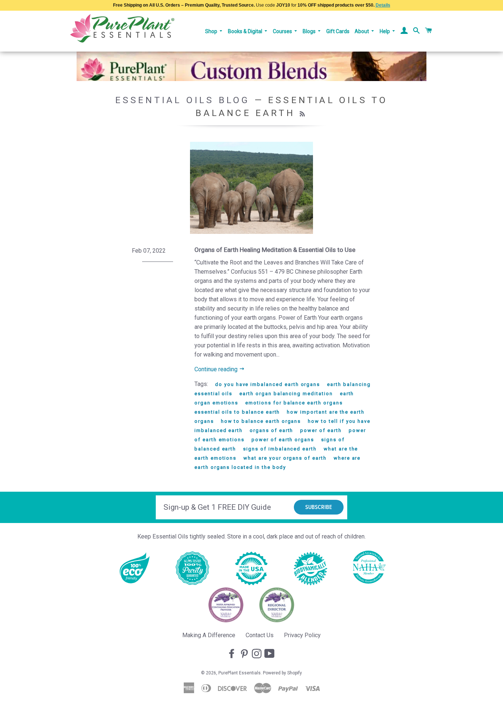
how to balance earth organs (261, 421)
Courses (283, 31)
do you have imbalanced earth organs (267, 384)
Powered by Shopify (282, 672)
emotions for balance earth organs (293, 403)
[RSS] (303, 114)
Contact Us (260, 635)
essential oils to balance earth (237, 412)
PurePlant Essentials (239, 672)
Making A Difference (208, 635)
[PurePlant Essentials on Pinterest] (244, 654)
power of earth (320, 430)
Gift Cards (337, 31)
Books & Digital (245, 31)
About (362, 31)
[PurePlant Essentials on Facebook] (232, 654)
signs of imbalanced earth (280, 449)
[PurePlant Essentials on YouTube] (270, 654)
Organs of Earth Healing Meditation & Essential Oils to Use (274, 249)
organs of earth (271, 430)
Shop (211, 31)
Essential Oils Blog (182, 100)
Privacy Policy (302, 635)
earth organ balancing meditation (286, 393)
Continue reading (216, 369)
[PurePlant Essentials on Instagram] (257, 654)
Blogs (310, 31)
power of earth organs (283, 439)
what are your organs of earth (285, 458)
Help (385, 31)
